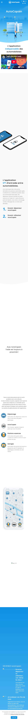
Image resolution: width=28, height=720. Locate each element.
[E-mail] (24, 1)
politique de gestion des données (17, 714)
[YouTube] (23, 3)
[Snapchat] (25, 3)
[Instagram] (26, 1)
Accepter (14, 717)
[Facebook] (22, 1)
